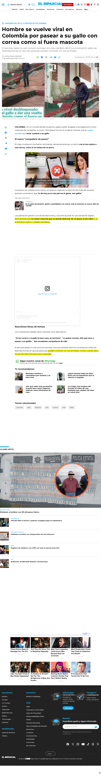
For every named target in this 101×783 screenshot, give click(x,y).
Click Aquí (68, 708)
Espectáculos (7, 713)
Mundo (5, 700)
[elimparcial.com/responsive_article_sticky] (100, 773)
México (4, 696)
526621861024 (69, 695)
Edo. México (30, 9)
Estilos (4, 716)
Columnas (60, 9)
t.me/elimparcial (93, 695)
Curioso (55, 407)
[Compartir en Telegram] (50, 57)
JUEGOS (14, 9)
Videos (4, 736)
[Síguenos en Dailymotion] (98, 4)
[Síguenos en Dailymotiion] (98, 744)
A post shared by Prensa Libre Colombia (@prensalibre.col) (47, 322)
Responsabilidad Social (35, 716)
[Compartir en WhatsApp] (37, 57)
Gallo (28, 407)
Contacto (29, 733)
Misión (28, 720)
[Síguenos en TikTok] (91, 4)
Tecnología (6, 719)
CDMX (21, 9)
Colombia (40, 23)
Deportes (5, 709)
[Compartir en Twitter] (46, 57)
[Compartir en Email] (55, 57)
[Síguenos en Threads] (94, 4)
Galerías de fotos (8, 733)
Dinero (4, 706)
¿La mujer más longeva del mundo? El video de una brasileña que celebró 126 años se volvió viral (81, 389)
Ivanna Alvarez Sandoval (13, 56)
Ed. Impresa (69, 9)
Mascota (38, 407)
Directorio (30, 729)
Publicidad (30, 739)
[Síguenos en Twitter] (81, 4)
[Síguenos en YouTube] (88, 4)
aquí (61, 363)
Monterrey (50, 9)
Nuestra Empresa (33, 723)
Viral (46, 407)
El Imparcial (9, 23)
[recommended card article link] (19, 205)
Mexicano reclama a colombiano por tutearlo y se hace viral (38, 375)
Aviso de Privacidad (33, 713)
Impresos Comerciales (35, 710)
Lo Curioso (26, 23)
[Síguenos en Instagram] (85, 4)
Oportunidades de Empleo (36, 726)
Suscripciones (31, 736)
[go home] (9, 757)
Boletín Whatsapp (33, 696)
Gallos (72, 407)
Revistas (79, 9)
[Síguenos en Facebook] (78, 4)
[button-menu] (3, 4)
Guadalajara (40, 9)
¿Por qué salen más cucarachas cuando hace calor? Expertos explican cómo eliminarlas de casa (39, 389)
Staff (28, 707)
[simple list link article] (50, 481)
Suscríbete (68, 4)
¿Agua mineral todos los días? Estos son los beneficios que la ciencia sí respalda (81, 375)
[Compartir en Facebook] (42, 57)
